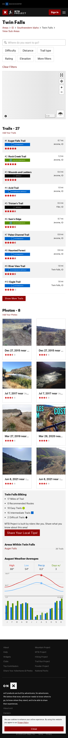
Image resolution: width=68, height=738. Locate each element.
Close (34, 728)
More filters (44, 58)
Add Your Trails (9, 133)
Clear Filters (9, 66)
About (6, 647)
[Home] (15, 12)
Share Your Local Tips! (22, 533)
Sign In (55, 12)
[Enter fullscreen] (61, 75)
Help (5, 652)
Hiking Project (41, 656)
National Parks (41, 670)
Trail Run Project (42, 661)
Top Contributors (10, 666)
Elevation (25, 58)
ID (13, 27)
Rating (9, 58)
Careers (7, 713)
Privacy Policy (23, 723)
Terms (40, 734)
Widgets (7, 656)
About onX (8, 708)
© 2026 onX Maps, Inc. (25, 734)
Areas (5, 27)
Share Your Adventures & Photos (18, 670)
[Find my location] (61, 81)
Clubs (5, 661)
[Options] (60, 113)
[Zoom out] (61, 92)
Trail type (45, 50)
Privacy (49, 734)
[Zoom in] (61, 87)
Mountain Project (42, 647)
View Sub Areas (10, 31)
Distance (28, 50)
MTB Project (40, 652)
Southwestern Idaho (28, 27)
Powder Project (42, 666)
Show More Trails (14, 298)
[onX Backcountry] (12, 4)
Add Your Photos (9, 314)
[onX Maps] (10, 688)
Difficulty (10, 50)
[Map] (34, 95)
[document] (34, 724)
